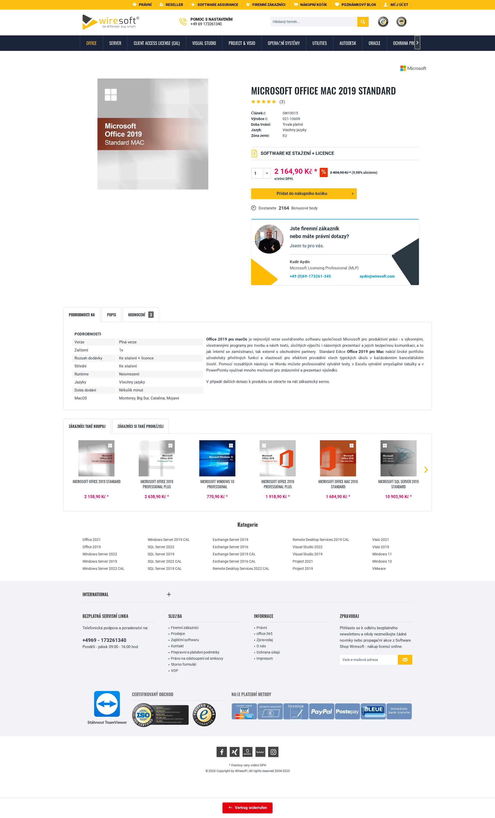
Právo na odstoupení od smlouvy (197, 658)
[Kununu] (260, 752)
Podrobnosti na (82, 314)
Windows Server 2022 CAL (103, 569)
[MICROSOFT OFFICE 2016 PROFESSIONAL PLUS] (277, 458)
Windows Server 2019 (99, 561)
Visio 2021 (380, 540)
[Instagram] (273, 752)
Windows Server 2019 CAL (169, 540)
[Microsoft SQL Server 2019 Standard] (398, 458)
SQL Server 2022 (161, 547)
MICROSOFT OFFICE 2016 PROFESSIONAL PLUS (277, 484)
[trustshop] (204, 715)
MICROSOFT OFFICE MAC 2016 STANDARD (338, 484)
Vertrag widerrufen (251, 807)
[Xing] (234, 752)
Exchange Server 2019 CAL (234, 554)
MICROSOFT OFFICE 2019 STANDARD (96, 481)
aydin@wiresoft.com (377, 276)
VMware (379, 569)
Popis (111, 314)
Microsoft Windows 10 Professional (217, 484)
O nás (261, 646)
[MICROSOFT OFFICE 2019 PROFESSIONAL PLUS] (156, 458)
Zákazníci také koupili (87, 426)
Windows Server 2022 (99, 554)
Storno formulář (183, 664)
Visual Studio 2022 (308, 547)
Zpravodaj (265, 640)
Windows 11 (382, 554)
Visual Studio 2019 (308, 554)
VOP (174, 670)
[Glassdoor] (247, 752)
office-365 (265, 634)
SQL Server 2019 (161, 554)
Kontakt (177, 646)
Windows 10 (382, 561)
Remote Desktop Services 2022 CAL (241, 569)
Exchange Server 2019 (230, 540)
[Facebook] (222, 752)
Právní (262, 628)
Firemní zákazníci (185, 628)
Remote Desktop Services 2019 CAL (321, 540)
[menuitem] (310, 5)
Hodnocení (140, 314)
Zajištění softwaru (185, 640)
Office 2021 (91, 540)
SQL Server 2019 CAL (165, 569)
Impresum (265, 658)
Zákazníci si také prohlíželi (140, 426)
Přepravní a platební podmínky (195, 652)
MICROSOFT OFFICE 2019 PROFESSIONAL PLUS (157, 484)
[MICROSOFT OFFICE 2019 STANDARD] (96, 458)
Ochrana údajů (268, 652)
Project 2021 (303, 561)
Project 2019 (303, 569)
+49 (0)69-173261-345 (310, 276)
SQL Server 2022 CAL (165, 561)
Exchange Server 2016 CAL (234, 561)
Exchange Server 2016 (230, 547)
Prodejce (178, 634)
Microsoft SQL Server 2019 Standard (398, 484)
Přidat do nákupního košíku (302, 193)
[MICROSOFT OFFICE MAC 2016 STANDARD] (338, 458)
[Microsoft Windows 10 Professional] (217, 458)
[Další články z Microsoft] (413, 68)
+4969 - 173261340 (104, 640)
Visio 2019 (380, 547)
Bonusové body (304, 208)
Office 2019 (91, 547)
